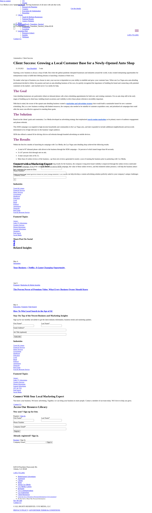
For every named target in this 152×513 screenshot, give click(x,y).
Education (16, 307)
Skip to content (5, 1)
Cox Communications (25, 491)
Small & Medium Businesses (32, 17)
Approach (21, 5)
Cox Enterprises (23, 493)
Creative (25, 9)
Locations (25, 29)
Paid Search (32, 307)
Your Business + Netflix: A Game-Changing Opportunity (39, 267)
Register (16, 440)
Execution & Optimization (31, 11)
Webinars (25, 37)
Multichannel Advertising (27, 477)
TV (23, 1)
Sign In (22, 416)
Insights (25, 35)
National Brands (28, 19)
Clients (20, 15)
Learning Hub (23, 31)
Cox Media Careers (24, 487)
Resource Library (28, 33)
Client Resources (24, 495)
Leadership (26, 27)
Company (21, 25)
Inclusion (21, 489)
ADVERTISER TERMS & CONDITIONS (44, 510)
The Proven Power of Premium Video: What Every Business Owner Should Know (50, 289)
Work (20, 23)
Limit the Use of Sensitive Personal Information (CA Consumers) (37, 497)
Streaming (16, 263)
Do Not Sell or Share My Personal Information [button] (31, 499)
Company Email (19, 442)
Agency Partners (28, 21)
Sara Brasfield (32, 68)
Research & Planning (29, 7)
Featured (16, 285)
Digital (24, 3)
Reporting (25, 13)
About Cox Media (24, 485)
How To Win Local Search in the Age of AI (33, 311)
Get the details (76, 8)
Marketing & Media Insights (30, 285)
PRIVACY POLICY (20, 510)
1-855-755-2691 (133, 35)
